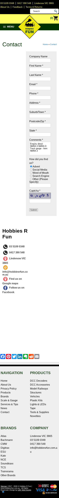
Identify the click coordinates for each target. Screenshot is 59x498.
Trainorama (7, 471)
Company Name (38, 56)
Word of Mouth (41, 172)
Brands (5, 396)
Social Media (40, 169)
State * (33, 130)
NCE (3, 459)
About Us (6, 384)
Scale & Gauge (9, 400)
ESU (3, 451)
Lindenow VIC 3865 (44, 3)
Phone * (33, 93)
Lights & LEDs (38, 404)
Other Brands (8, 475)
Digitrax (5, 447)
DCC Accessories (40, 384)
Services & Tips (9, 404)
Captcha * (34, 190)
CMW (4, 444)
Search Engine (41, 176)
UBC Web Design (24, 490)
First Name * (36, 65)
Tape (33, 408)
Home (45, 44)
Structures (35, 392)
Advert (36, 166)
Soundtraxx (7, 463)
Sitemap (4, 486)
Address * (34, 102)
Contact (53, 44)
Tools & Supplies (39, 412)
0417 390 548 (24, 3)
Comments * (36, 140)
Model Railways (39, 388)
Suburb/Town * (37, 112)
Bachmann (7, 440)
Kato (3, 455)
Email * (33, 84)
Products (6, 392)
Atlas (3, 436)
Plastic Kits (36, 400)
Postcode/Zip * (37, 121)
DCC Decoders (38, 380)
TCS (3, 467)
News (4, 408)
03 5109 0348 (7, 3)
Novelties (35, 416)
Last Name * (36, 75)
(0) (51, 18)
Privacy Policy (9, 388)
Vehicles (35, 396)
